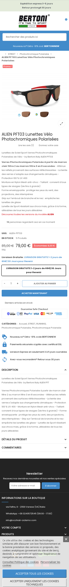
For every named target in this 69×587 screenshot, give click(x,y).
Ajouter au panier (45, 283)
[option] (34, 96)
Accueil (23, 323)
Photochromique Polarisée (16, 327)
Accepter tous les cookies (35, 573)
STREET (31, 323)
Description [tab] (10, 370)
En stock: (8, 238)
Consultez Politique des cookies (21, 562)
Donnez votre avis (48, 145)
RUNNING (41, 323)
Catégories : (9, 323)
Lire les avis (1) (26, 145)
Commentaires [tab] (11, 447)
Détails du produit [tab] (14, 439)
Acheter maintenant (34, 293)
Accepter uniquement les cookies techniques (34, 582)
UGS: (4, 233)
